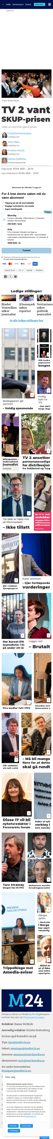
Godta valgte (26, 1126)
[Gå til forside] (3, 4)
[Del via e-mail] (15, 276)
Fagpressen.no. (30, 1116)
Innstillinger (44, 1137)
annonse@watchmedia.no (29, 1054)
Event (28, 4)
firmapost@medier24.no (16, 1070)
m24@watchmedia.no (31, 1060)
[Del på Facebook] (5, 276)
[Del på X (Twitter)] (10, 276)
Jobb (8, 4)
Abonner (39, 4)
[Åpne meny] (49, 4)
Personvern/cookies (33, 1017)
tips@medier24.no (19, 1042)
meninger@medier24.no (25, 1048)
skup (29, 270)
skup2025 (10, 270)
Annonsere (18, 4)
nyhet (39, 270)
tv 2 (21, 270)
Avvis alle (13, 1126)
